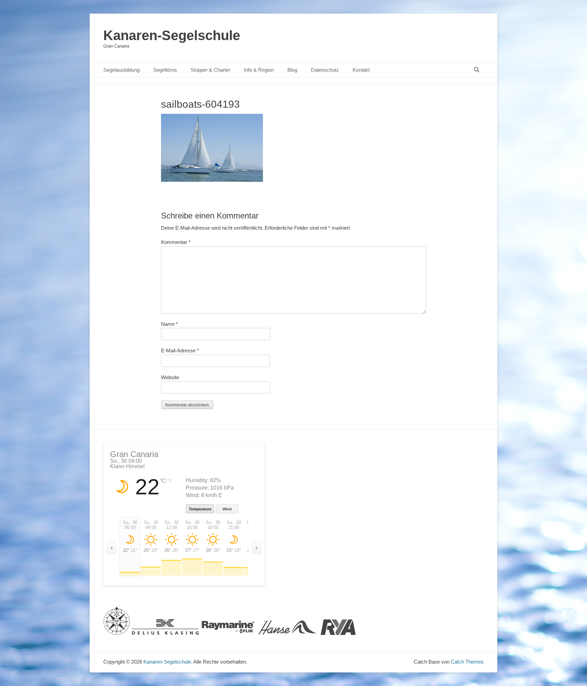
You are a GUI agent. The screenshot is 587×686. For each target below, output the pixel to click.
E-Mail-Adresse (180, 350)
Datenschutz (325, 70)
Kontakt (361, 70)
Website (170, 377)
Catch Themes (467, 662)
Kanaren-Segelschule (171, 35)
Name (169, 324)
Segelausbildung (121, 70)
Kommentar (176, 242)
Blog (292, 70)
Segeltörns (165, 70)
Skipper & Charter (210, 70)
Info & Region (259, 70)
